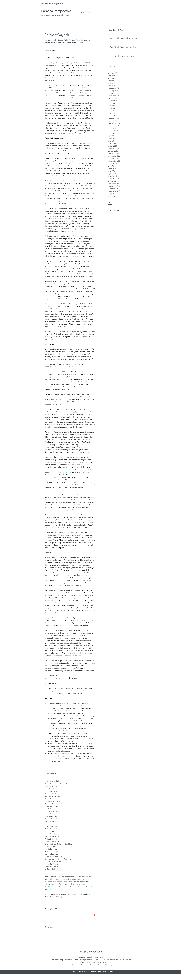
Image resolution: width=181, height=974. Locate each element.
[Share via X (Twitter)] (51, 909)
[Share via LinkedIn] (56, 909)
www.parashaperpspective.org (55, 15)
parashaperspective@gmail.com (52, 4)
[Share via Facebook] (46, 909)
